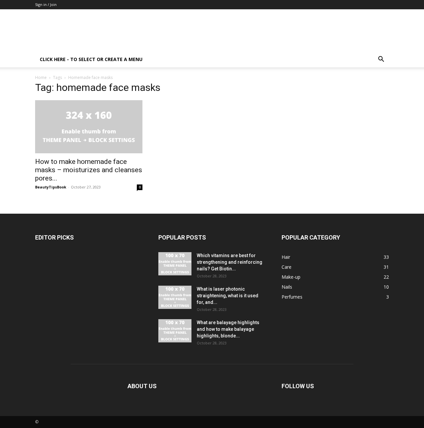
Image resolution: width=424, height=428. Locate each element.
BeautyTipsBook (50, 186)
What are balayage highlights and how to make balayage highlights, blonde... (228, 329)
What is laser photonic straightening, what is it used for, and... (227, 295)
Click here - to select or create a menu (91, 59)
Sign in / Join (46, 4)
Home (41, 77)
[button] (381, 60)
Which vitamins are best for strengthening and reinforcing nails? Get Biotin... (229, 262)
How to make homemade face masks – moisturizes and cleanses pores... (88, 170)
